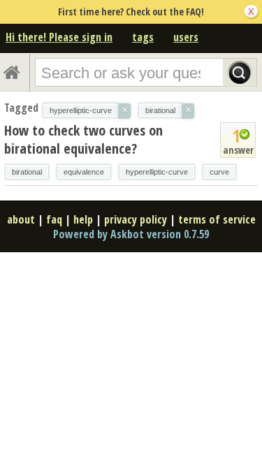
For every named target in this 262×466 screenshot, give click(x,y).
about (21, 219)
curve (219, 172)
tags (143, 37)
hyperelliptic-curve (157, 172)
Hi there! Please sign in (59, 37)
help (83, 219)
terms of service (217, 219)
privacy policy (135, 219)
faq (54, 219)
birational (27, 172)
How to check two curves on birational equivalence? (83, 139)
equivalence (84, 172)
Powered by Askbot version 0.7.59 (131, 234)
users (185, 37)
